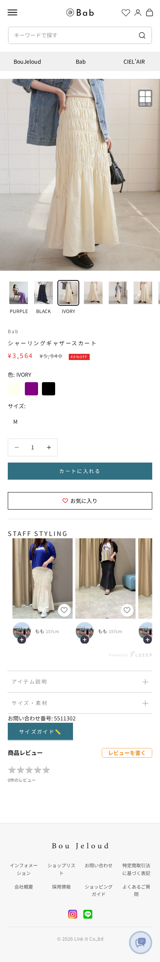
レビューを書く (127, 753)
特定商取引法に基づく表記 (136, 869)
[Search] (142, 35)
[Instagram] (72, 914)
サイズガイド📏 (40, 731)
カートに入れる (80, 471)
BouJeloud (27, 61)
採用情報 (61, 886)
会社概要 (23, 886)
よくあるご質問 (136, 890)
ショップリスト (61, 869)
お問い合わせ (99, 865)
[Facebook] (87, 914)
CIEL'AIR (134, 61)
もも (39, 631)
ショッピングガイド (99, 890)
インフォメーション (24, 869)
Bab (81, 61)
